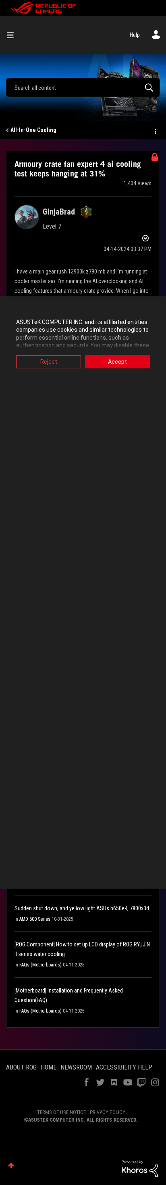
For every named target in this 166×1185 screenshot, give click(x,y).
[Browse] (13, 35)
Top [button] (11, 1165)
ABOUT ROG (21, 1067)
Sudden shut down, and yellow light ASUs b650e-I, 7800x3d (82, 908)
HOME (48, 1067)
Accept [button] (117, 362)
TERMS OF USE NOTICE (61, 1112)
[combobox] (83, 87)
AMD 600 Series (34, 919)
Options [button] (154, 130)
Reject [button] (48, 362)
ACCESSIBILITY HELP (124, 1067)
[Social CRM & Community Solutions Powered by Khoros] (140, 1168)
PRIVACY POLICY (107, 1112)
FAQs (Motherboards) (40, 965)
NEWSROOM (76, 1067)
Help (135, 35)
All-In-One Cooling (33, 130)
